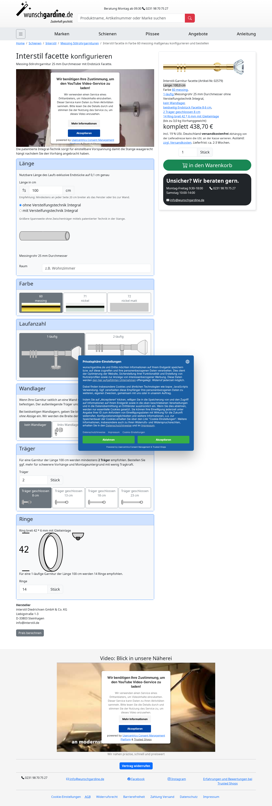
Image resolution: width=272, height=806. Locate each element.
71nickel (85, 298)
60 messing (180, 90)
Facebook (137, 779)
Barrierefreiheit (134, 797)
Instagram (178, 779)
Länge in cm (27, 182)
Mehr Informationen (84, 123)
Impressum (211, 797)
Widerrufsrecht (107, 797)
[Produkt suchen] (190, 18)
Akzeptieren (84, 133)
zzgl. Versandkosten (177, 143)
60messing (41, 298)
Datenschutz (189, 797)
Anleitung (246, 34)
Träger (23, 472)
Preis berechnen (30, 633)
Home (20, 43)
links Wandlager (68, 425)
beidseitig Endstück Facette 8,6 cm (187, 107)
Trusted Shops (143, 739)
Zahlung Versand (162, 797)
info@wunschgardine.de (187, 200)
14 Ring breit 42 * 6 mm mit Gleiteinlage (191, 116)
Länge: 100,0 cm (174, 85)
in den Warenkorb (210, 165)
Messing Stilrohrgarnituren (80, 43)
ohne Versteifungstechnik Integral (51, 204)
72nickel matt (129, 298)
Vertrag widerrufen (136, 766)
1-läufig (52, 336)
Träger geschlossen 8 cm (35, 493)
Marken (61, 34)
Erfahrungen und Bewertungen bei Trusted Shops (227, 781)
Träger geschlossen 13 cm (68, 493)
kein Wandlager (35, 425)
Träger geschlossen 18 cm (101, 493)
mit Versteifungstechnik (50, 210)
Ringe (23, 581)
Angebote (198, 34)
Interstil (51, 43)
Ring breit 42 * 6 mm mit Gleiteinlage (45, 530)
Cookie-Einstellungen (66, 797)
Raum (23, 266)
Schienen (108, 34)
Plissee (152, 34)
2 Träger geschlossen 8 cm (181, 112)
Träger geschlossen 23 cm (135, 493)
